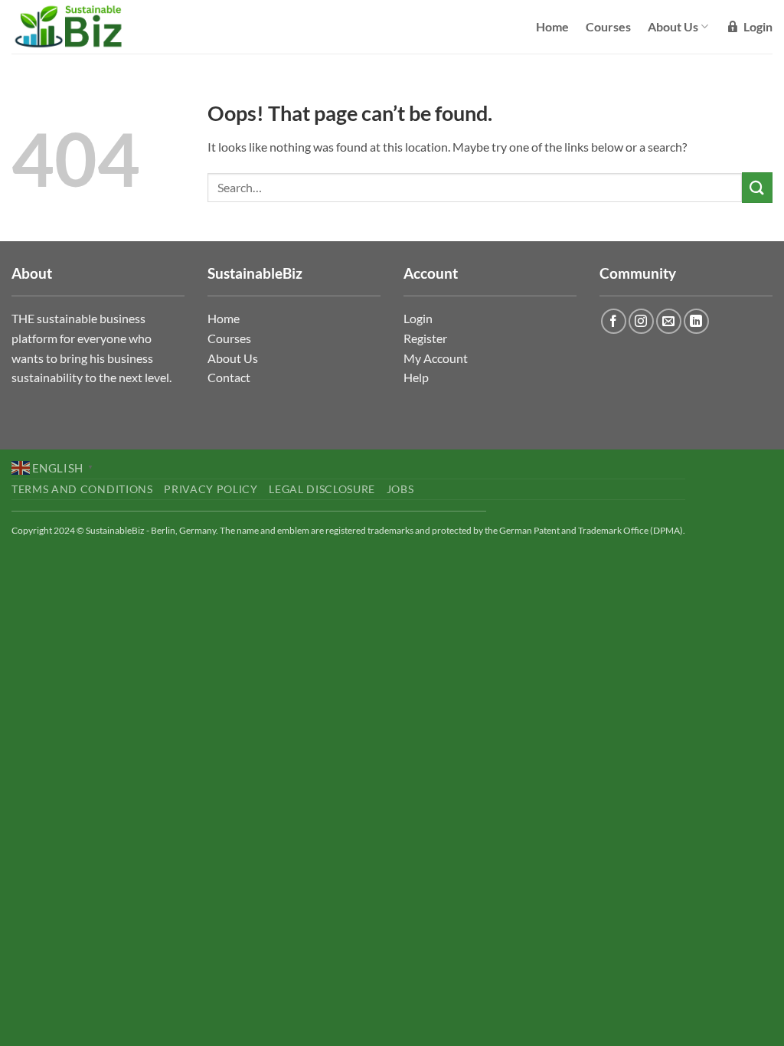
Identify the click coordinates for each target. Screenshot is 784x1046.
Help (416, 377)
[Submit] (757, 187)
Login (418, 318)
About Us (673, 26)
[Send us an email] (668, 321)
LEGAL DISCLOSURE (322, 489)
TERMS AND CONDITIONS (82, 489)
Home (552, 26)
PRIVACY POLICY (211, 489)
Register (425, 338)
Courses (608, 26)
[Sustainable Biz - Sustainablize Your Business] (78, 27)
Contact (228, 377)
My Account (435, 358)
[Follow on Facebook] (613, 321)
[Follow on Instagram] (641, 321)
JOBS (400, 489)
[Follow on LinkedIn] (696, 321)
